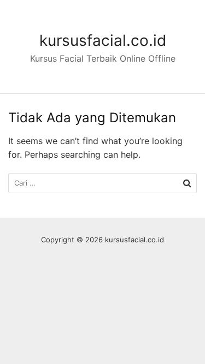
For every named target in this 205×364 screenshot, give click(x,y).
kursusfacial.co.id (102, 40)
